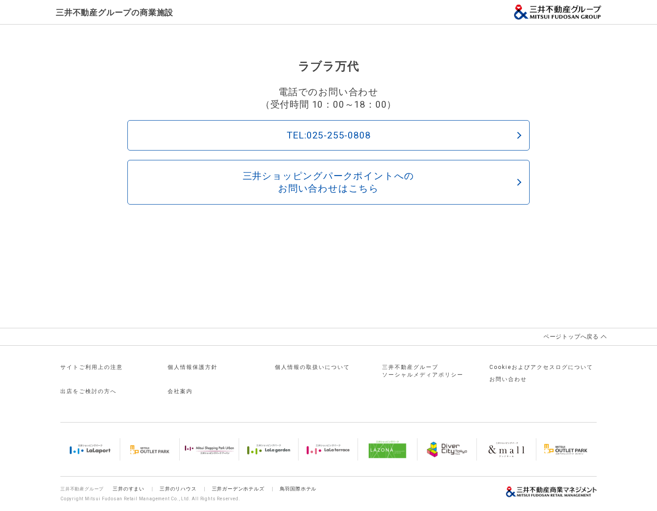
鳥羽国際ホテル (298, 489)
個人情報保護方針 (193, 367)
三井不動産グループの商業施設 (114, 12)
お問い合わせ (508, 379)
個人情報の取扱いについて (312, 367)
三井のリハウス (178, 489)
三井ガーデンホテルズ (238, 489)
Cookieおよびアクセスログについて (541, 367)
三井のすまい (128, 489)
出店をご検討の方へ (88, 391)
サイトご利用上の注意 (91, 367)
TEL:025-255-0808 (328, 135)
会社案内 (180, 391)
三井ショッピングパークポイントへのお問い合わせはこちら (329, 182)
